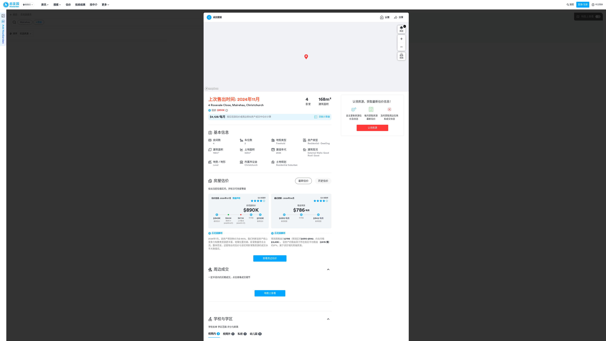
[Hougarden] (11, 5)
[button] (27, 4)
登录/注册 (583, 4)
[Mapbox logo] (212, 88)
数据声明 (236, 198)
